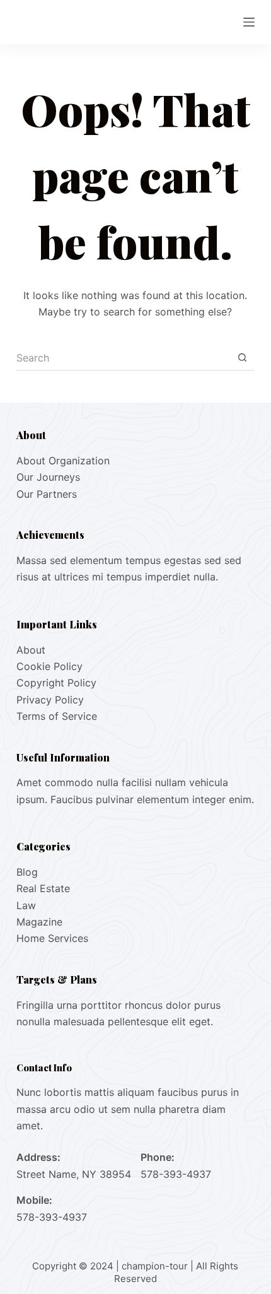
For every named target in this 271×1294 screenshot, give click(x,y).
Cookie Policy (49, 666)
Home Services (52, 938)
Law (26, 905)
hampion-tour (157, 1266)
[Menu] (249, 22)
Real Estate (43, 888)
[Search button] (242, 358)
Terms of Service (56, 716)
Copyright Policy (56, 682)
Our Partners (46, 494)
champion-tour (71, 21)
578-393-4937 (176, 1174)
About (30, 650)
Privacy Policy (50, 699)
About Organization (63, 460)
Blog (27, 872)
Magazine (39, 921)
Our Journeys (48, 477)
